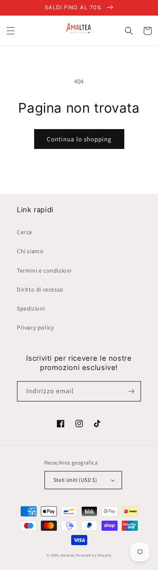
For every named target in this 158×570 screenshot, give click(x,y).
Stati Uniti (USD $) (75, 480)
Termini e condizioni (44, 270)
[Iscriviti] (131, 391)
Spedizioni (31, 308)
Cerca (24, 232)
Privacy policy (35, 327)
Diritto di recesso (40, 289)
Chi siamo (30, 251)
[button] (10, 31)
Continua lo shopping (79, 139)
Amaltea (68, 555)
